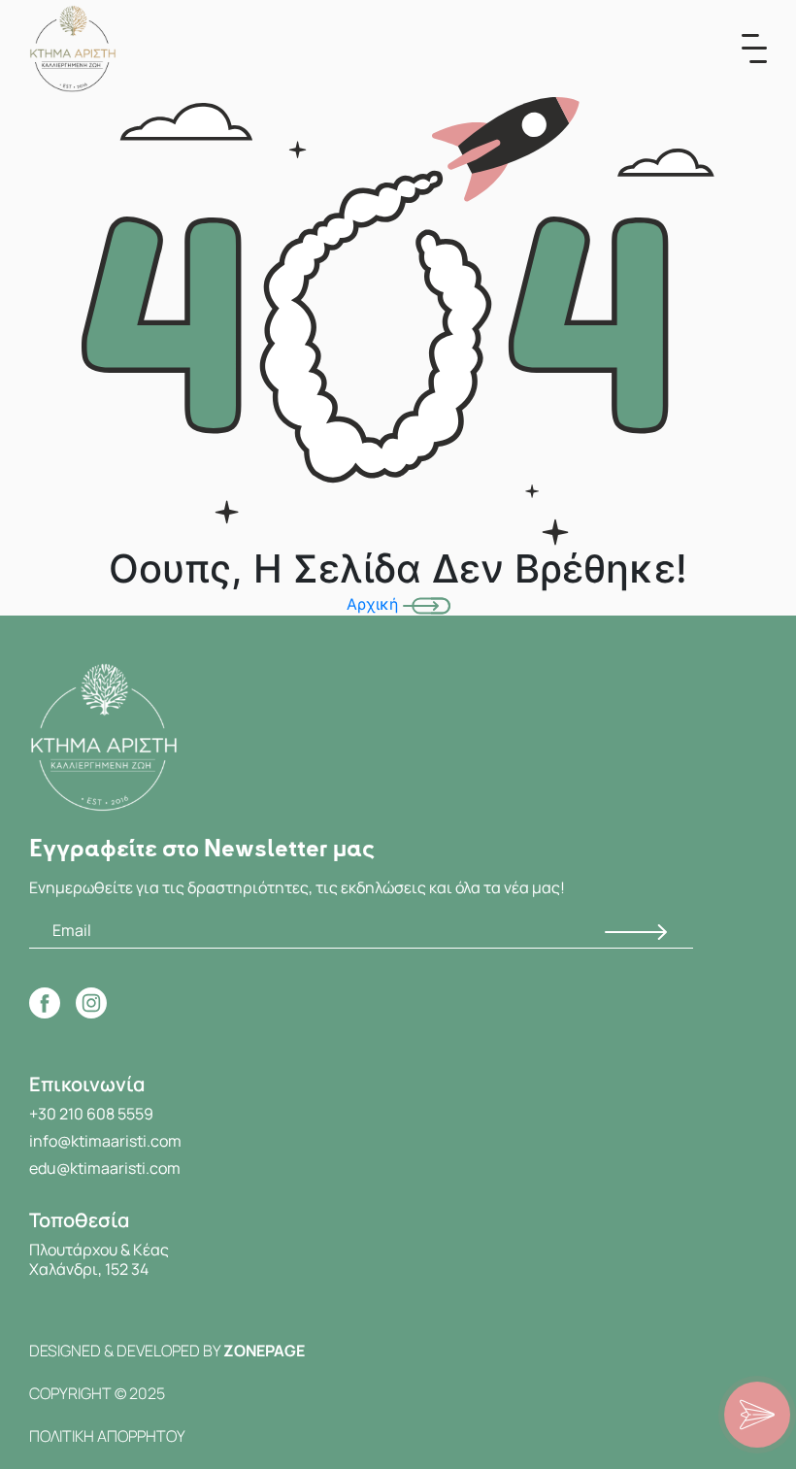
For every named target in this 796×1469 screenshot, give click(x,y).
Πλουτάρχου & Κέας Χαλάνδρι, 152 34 (99, 1259)
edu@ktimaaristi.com (105, 1168)
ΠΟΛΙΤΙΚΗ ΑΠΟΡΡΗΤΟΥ (107, 1436)
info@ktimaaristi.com (105, 1141)
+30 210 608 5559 (91, 1113)
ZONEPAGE (264, 1350)
